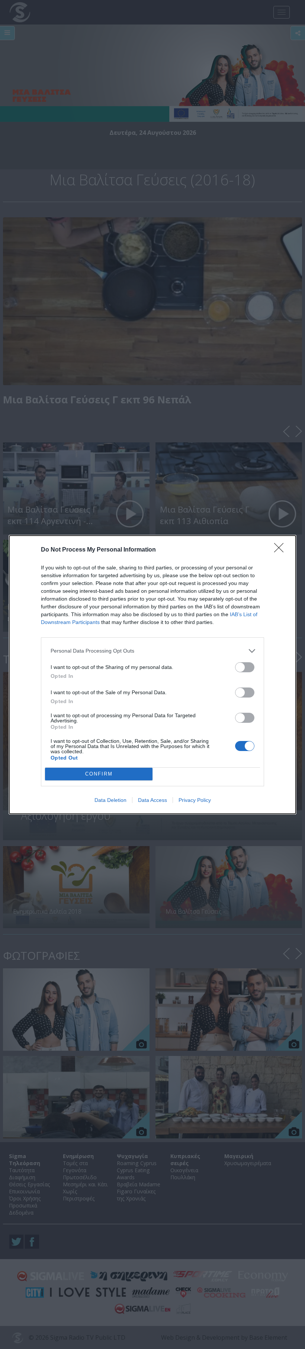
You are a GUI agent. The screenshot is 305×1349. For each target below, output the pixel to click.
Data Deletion (110, 800)
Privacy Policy (195, 800)
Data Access (152, 800)
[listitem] (152, 651)
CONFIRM (99, 774)
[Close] (281, 550)
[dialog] (152, 675)
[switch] (244, 667)
